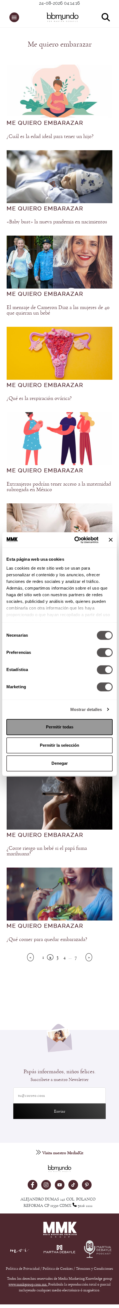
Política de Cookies (58, 1269)
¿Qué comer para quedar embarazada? (47, 939)
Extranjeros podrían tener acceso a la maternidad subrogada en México (59, 486)
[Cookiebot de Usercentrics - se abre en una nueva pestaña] (75, 540)
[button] (14, 17)
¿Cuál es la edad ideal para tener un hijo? (50, 136)
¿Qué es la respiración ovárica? (39, 398)
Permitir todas (59, 727)
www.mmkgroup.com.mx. (28, 1284)
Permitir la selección (59, 745)
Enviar (59, 1111)
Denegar (59, 763)
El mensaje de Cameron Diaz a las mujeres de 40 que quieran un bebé (58, 310)
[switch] (105, 652)
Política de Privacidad (23, 1269)
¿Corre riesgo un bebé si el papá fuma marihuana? (47, 850)
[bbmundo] (62, 17)
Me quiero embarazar (45, 123)
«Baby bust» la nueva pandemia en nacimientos (57, 222)
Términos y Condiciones (94, 1269)
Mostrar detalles (86, 709)
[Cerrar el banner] (111, 540)
